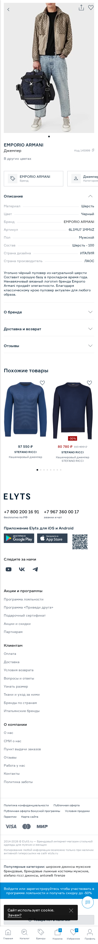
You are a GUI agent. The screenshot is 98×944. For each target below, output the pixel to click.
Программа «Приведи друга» (28, 607)
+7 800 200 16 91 (21, 511)
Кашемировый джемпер (25, 457)
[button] (49, 136)
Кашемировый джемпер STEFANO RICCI (72, 459)
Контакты (12, 773)
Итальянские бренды (21, 711)
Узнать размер (16, 686)
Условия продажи (77, 811)
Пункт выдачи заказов (22, 749)
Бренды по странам (20, 703)
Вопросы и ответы (19, 678)
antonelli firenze (52, 875)
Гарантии (10, 816)
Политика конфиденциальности (26, 805)
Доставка (12, 662)
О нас (8, 733)
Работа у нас (14, 765)
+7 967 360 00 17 (61, 511)
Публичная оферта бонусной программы (32, 811)
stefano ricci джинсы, (22, 875)
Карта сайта (29, 816)
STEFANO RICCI (25, 452)
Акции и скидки (17, 624)
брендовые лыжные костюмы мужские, (56, 871)
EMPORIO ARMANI (79, 222)
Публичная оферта (67, 805)
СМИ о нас (12, 741)
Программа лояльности (24, 599)
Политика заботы (18, 782)
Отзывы (10, 757)
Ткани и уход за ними (22, 694)
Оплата (10, 653)
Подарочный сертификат (25, 615)
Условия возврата (19, 670)
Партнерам (13, 632)
